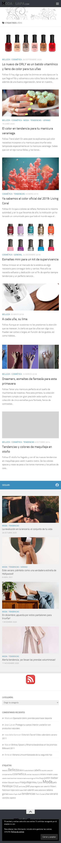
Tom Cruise (40, 794)
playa (32, 786)
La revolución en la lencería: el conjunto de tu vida (27, 529)
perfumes (22, 786)
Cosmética (17, 59)
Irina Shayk (39, 778)
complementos (7, 774)
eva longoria (31, 778)
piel (28, 786)
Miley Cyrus (37, 782)
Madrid (17, 783)
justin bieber (51, 778)
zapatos (13, 798)
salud (21, 790)
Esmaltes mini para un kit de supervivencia (30, 259)
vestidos (5, 798)
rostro (17, 790)
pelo (55, 782)
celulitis (43, 770)
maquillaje (26, 782)
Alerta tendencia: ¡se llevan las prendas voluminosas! (28, 659)
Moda (26, 120)
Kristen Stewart (8, 782)
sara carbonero (40, 790)
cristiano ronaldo (45, 774)
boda (26, 770)
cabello (37, 770)
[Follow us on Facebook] (57, 485)
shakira (11, 794)
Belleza (6, 59)
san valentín (29, 790)
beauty (5, 770)
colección (50, 770)
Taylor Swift (17, 794)
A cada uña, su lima (14, 319)
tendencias (28, 793)
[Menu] (57, 3)
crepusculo (35, 774)
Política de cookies (17, 832)
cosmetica (19, 774)
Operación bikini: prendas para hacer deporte (32, 718)
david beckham (12, 778)
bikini (21, 770)
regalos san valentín (42, 786)
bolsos (30, 770)
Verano (46, 120)
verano (54, 793)
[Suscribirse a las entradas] (30, 683)
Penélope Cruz (10, 786)
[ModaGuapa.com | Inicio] (20, 3)
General (18, 255)
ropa (12, 790)
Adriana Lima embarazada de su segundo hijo (32, 754)
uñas (47, 794)
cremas (28, 774)
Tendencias (35, 120)
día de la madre (22, 778)
